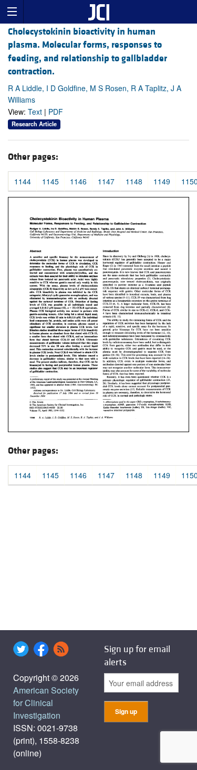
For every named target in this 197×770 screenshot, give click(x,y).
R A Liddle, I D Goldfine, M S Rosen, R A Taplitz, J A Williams (94, 94)
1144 (22, 181)
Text (35, 111)
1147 (106, 181)
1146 (78, 181)
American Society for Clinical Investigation (46, 702)
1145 (50, 181)
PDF (55, 111)
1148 (134, 181)
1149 (161, 181)
